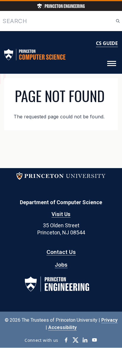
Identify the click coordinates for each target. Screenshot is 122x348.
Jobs (61, 265)
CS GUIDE (107, 43)
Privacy (109, 320)
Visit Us (61, 214)
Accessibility (62, 327)
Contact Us (61, 252)
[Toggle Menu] (111, 64)
